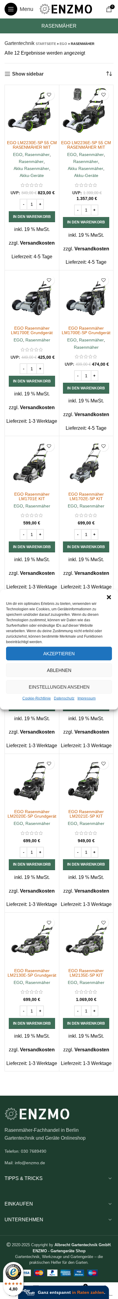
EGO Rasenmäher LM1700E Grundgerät (32, 330)
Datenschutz (64, 698)
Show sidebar (28, 73)
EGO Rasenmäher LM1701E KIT (32, 496)
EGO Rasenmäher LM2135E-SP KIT (86, 973)
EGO (63, 44)
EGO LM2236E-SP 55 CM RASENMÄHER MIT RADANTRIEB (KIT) (86, 147)
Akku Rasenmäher (31, 168)
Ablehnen (59, 670)
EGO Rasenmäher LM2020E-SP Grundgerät (32, 814)
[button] (109, 597)
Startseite (46, 44)
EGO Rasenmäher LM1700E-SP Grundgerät (86, 330)
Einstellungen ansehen (59, 686)
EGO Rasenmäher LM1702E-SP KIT (86, 496)
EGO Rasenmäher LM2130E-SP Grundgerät (32, 973)
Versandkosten (37, 243)
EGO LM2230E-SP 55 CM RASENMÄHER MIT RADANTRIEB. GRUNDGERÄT (32, 149)
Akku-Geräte (32, 175)
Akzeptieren (59, 653)
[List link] (59, 1151)
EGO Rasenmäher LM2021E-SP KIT (86, 814)
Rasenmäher (37, 154)
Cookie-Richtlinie (36, 698)
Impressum (86, 698)
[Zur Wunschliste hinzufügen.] (49, 95)
